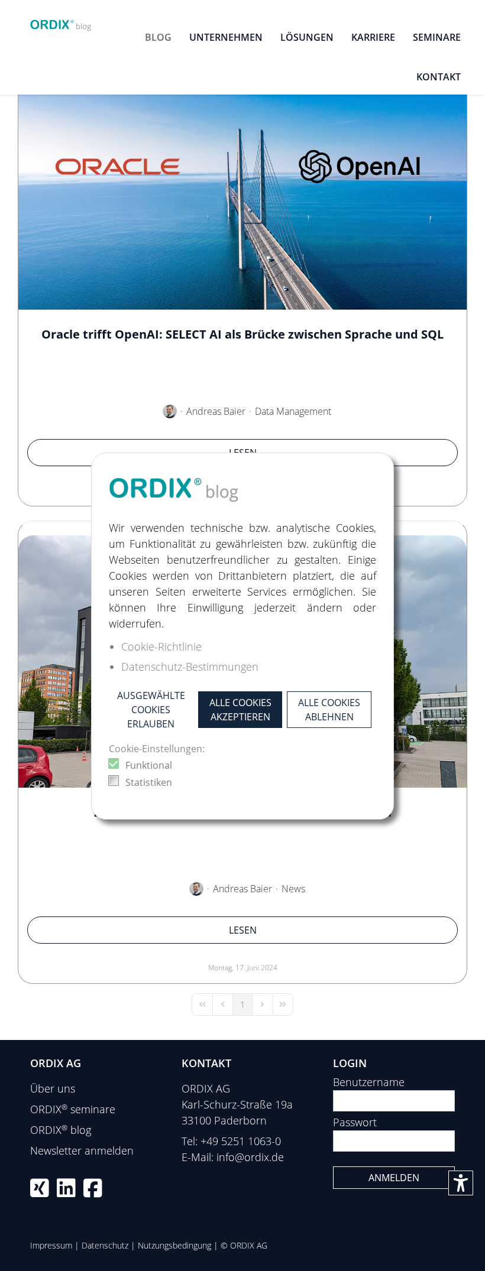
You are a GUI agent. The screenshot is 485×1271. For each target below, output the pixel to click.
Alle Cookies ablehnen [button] (329, 709)
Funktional (148, 765)
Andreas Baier (215, 411)
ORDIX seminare (72, 1109)
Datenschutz (105, 1245)
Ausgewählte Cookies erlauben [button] (151, 709)
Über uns (52, 1088)
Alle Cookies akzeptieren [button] (240, 709)
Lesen (243, 930)
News (293, 888)
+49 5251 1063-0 (241, 1141)
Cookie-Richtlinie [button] (161, 646)
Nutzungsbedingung (174, 1245)
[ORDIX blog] (61, 22)
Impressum (51, 1245)
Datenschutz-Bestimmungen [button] (189, 666)
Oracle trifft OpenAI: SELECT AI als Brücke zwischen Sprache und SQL (242, 334)
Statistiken (148, 782)
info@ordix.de (250, 1157)
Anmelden (393, 1177)
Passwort (355, 1122)
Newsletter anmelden (82, 1150)
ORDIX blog (60, 1130)
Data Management (293, 411)
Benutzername (369, 1082)
